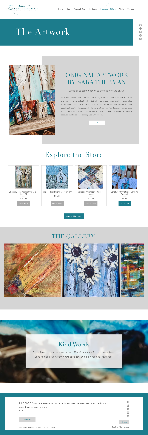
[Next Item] (140, 270)
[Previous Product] (4, 185)
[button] (107, 4)
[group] (74, 185)
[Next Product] (143, 185)
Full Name (22, 411)
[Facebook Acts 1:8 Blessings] (140, 25)
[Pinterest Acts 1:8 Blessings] (140, 32)
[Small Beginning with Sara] (140, 35)
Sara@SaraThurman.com (120, 427)
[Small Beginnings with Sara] (140, 39)
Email (66, 411)
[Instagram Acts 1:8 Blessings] (140, 28)
